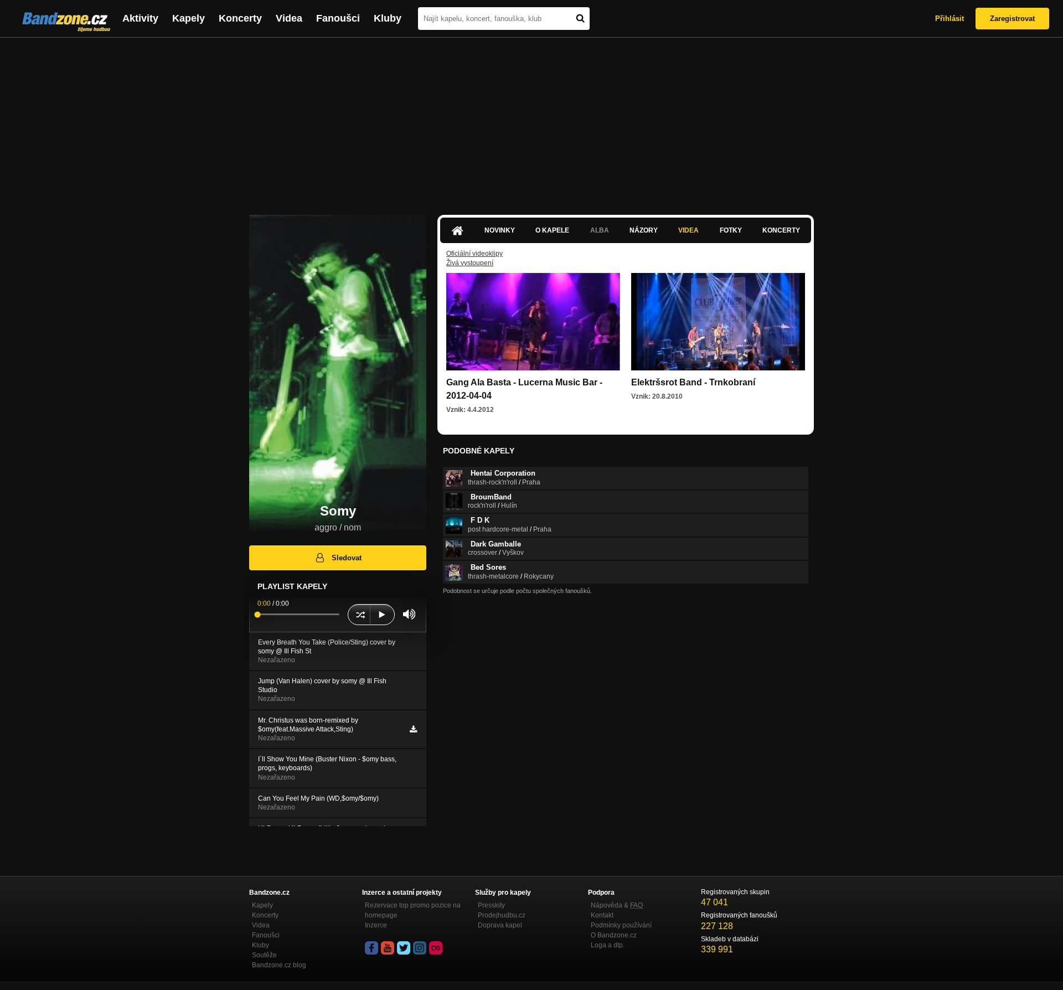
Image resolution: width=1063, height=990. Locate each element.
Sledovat (347, 558)
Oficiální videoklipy (474, 253)
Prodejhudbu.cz (501, 915)
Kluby (387, 18)
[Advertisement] (531, 120)
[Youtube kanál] (387, 948)
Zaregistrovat (1012, 18)
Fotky (731, 230)
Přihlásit (949, 18)
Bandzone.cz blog (279, 965)
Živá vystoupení (469, 263)
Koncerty (240, 18)
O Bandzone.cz (614, 935)
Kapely (188, 18)
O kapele (552, 230)
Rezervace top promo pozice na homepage (413, 910)
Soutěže (264, 955)
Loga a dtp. (608, 945)
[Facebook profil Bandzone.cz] (371, 948)
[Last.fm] (435, 948)
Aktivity (140, 18)
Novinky (499, 230)
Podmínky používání (621, 925)
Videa (289, 18)
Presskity (491, 905)
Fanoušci (338, 18)
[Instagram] (419, 948)
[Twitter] (403, 948)
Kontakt (602, 915)
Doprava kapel (500, 925)
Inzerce (376, 925)
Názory (643, 230)
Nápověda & (617, 905)
